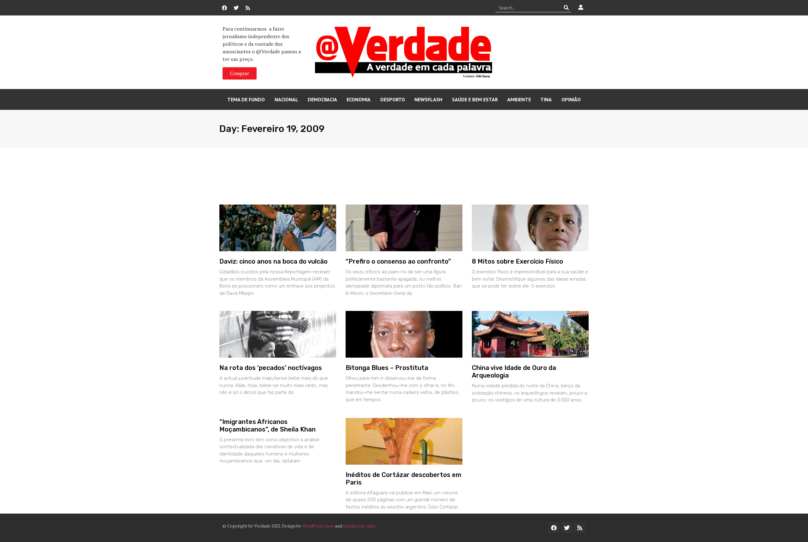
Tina (546, 99)
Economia (359, 99)
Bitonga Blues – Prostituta (387, 368)
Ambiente (519, 99)
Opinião (571, 99)
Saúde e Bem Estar (475, 99)
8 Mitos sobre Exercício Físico (517, 261)
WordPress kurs (318, 526)
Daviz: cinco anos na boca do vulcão (273, 261)
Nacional (286, 99)
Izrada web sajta (359, 526)
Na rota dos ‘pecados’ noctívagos (270, 368)
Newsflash (428, 99)
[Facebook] (224, 8)
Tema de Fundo (246, 99)
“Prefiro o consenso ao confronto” (398, 261)
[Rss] (248, 8)
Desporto (392, 99)
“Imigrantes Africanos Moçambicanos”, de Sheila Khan (267, 425)
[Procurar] (566, 7)
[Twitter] (236, 8)
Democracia (322, 99)
